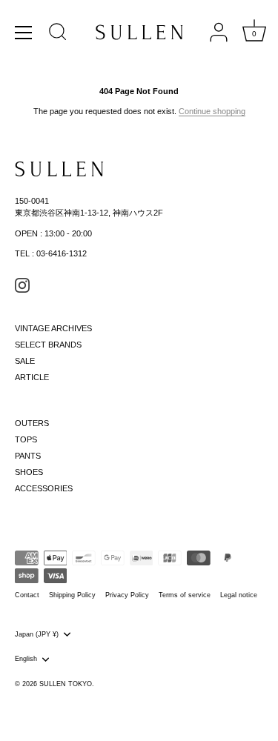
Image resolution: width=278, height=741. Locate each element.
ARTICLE (32, 377)
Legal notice (238, 595)
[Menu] (23, 32)
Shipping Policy (72, 595)
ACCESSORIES (44, 488)
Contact (27, 595)
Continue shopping (212, 111)
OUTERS (32, 423)
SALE (25, 360)
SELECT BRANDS (48, 344)
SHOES (29, 472)
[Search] (58, 34)
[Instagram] (22, 284)
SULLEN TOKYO (65, 684)
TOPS (26, 439)
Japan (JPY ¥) (37, 634)
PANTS (28, 455)
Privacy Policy (127, 595)
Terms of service (185, 595)
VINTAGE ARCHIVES (53, 328)
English (26, 658)
